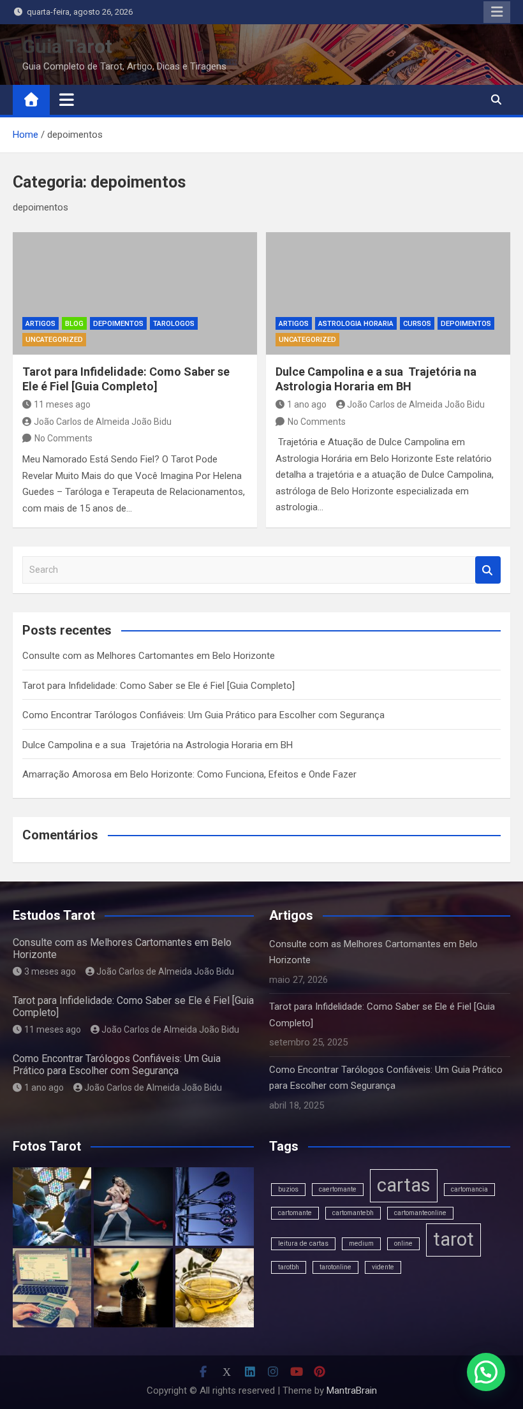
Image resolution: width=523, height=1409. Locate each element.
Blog (74, 324)
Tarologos (174, 324)
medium (361, 1243)
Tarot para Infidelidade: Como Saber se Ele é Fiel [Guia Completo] (158, 685)
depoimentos (118, 324)
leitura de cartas (303, 1243)
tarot (453, 1239)
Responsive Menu (496, 12)
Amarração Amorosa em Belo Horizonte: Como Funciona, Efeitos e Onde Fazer (189, 774)
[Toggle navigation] (67, 99)
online (403, 1243)
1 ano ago (307, 404)
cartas (404, 1185)
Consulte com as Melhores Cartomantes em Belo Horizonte (148, 655)
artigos (40, 324)
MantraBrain (352, 1390)
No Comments (63, 438)
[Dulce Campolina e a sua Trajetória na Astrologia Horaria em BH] (388, 293)
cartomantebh (353, 1213)
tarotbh (288, 1267)
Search (488, 570)
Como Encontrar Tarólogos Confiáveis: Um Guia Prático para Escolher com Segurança (203, 715)
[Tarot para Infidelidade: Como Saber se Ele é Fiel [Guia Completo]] (135, 293)
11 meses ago (62, 404)
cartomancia (469, 1189)
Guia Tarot (67, 46)
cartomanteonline (420, 1213)
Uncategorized (54, 340)
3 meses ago (50, 971)
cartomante (295, 1213)
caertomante (338, 1189)
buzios (288, 1189)
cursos (417, 324)
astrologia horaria (356, 324)
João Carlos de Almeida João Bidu (103, 422)
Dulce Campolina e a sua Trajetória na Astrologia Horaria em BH (157, 745)
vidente (383, 1267)
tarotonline (335, 1267)
